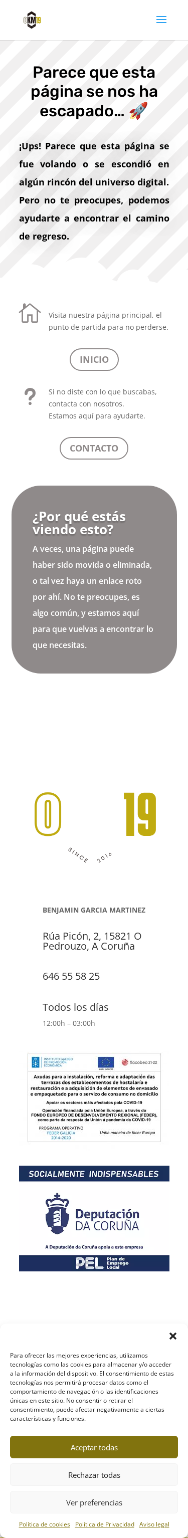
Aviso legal (154, 1524)
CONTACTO (94, 448)
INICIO (94, 359)
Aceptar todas (94, 1447)
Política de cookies (44, 1524)
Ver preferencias (94, 1502)
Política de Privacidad (104, 1524)
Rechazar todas (94, 1475)
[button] (173, 1336)
